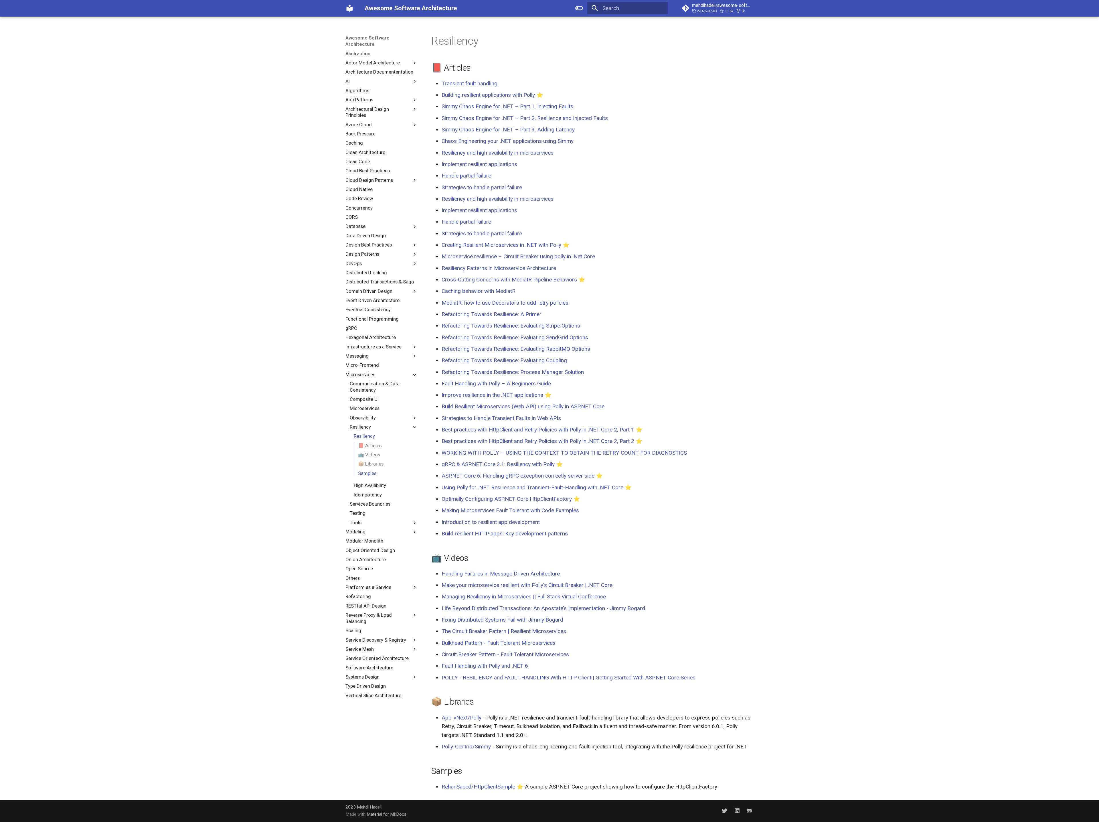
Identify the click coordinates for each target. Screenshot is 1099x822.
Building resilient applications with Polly (488, 95)
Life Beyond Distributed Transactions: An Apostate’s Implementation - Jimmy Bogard (543, 608)
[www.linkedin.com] (737, 810)
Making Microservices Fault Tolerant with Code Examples (510, 510)
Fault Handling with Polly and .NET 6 (485, 666)
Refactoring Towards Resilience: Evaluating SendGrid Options (515, 337)
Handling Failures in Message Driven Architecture (501, 573)
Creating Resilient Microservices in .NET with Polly (501, 245)
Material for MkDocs (386, 814)
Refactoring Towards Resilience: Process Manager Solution (513, 372)
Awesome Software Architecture (367, 41)
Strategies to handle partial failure (482, 187)
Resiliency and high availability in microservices (498, 152)
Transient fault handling (469, 83)
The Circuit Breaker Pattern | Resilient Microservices (504, 631)
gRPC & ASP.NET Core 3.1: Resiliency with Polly (498, 464)
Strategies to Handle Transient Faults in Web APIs (501, 418)
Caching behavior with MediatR (478, 291)
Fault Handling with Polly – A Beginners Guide (496, 383)
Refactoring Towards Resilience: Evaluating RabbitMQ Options (516, 349)
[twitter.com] (724, 810)
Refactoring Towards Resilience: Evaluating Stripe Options (511, 325)
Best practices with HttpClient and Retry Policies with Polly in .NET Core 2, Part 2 (538, 441)
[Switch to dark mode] (579, 8)
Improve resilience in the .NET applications (492, 395)
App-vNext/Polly (461, 717)
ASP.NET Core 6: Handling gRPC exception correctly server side (518, 475)
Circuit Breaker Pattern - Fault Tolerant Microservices (505, 654)
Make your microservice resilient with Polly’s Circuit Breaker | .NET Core (527, 585)
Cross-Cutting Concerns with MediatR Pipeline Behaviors (509, 279)
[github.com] (749, 810)
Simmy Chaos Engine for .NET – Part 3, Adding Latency (508, 129)
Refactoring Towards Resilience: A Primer (491, 314)
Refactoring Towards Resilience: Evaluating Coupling (504, 360)
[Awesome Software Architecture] (350, 8)
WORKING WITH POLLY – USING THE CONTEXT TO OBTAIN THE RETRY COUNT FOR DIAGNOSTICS (564, 453)
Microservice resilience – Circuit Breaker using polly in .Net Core (518, 256)
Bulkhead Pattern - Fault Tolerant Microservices (499, 643)
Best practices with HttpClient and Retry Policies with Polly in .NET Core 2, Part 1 (538, 429)
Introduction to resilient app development (491, 522)
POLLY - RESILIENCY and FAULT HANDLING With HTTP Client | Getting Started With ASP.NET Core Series (568, 677)
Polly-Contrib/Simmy (466, 746)
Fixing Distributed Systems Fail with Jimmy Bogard (502, 619)
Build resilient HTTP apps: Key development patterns (505, 533)
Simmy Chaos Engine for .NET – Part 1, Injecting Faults (507, 106)
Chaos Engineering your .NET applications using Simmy (508, 141)
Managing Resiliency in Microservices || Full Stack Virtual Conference (524, 596)
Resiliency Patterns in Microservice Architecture (499, 268)
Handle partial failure (466, 175)
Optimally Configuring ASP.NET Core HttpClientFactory (507, 499)
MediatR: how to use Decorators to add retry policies (505, 302)
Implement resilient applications (479, 164)
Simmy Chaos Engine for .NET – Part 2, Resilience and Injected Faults (525, 118)
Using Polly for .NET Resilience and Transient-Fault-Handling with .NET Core (532, 487)
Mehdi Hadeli (369, 807)
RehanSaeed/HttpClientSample (478, 786)
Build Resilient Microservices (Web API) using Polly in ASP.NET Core (523, 406)
